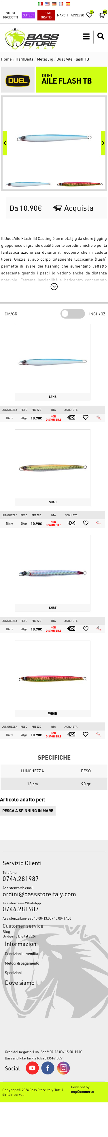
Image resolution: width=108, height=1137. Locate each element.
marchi (63, 15)
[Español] (68, 3)
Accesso (77, 15)
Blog (6, 931)
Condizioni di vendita (21, 953)
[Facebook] (47, 1073)
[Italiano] (40, 3)
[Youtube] (32, 1073)
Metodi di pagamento (22, 963)
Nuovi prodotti (10, 15)
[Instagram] (63, 1073)
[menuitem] (54, 931)
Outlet (28, 15)
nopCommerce (82, 1091)
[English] (47, 3)
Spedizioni (13, 972)
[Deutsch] (54, 3)
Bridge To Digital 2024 (19, 936)
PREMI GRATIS (46, 15)
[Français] (61, 3)
